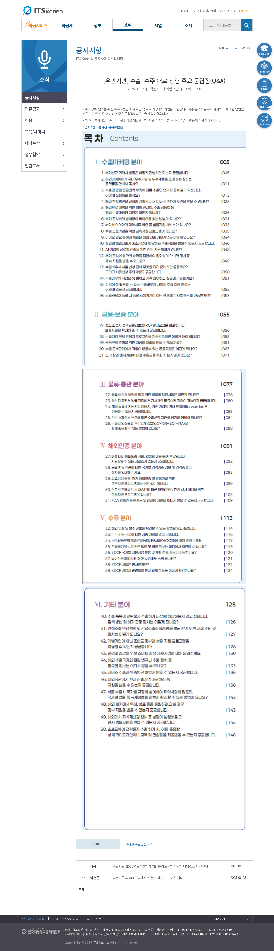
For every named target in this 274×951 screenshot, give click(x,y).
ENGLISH (244, 11)
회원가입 (210, 11)
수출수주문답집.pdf (139, 844)
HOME (185, 11)
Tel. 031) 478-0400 (189, 929)
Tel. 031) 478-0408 (194, 934)
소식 (235, 48)
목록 (81, 889)
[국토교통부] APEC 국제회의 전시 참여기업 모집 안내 (147, 877)
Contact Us (227, 11)
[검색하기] (246, 25)
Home (225, 48)
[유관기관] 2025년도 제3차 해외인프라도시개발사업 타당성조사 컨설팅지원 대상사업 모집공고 (162, 866)
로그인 (197, 11)
